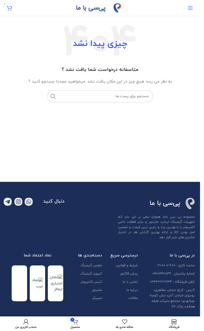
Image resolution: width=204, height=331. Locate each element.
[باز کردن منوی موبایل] (190, 8)
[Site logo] (117, 7)
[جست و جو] (53, 96)
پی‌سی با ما (90, 7)
